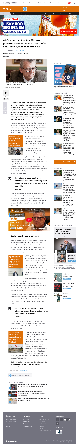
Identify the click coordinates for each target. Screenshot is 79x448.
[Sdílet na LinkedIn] (5, 112)
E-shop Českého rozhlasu (63, 225)
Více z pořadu (58, 168)
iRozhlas (25, 2)
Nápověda (42, 421)
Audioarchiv (65, 9)
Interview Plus (20, 50)
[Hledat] (74, 3)
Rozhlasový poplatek (45, 431)
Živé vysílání (57, 79)
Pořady (23, 14)
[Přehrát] (6, 93)
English (71, 440)
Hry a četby (57, 68)
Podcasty (25, 424)
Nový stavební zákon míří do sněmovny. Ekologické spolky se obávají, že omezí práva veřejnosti (15, 338)
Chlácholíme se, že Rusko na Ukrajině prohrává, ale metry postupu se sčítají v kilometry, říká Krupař (69, 176)
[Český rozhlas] (10, 3)
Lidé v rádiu (43, 424)
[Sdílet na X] (5, 108)
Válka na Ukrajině (11, 419)
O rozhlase (53, 2)
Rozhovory (64, 14)
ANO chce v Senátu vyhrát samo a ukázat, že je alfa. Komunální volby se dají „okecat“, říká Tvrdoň (69, 214)
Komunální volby (11, 421)
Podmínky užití (64, 440)
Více (71, 14)
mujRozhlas (39, 2)
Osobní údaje (55, 440)
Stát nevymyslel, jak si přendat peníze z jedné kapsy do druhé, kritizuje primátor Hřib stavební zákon (15, 261)
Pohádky (57, 73)
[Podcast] (4, 99)
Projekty (55, 14)
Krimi (56, 70)
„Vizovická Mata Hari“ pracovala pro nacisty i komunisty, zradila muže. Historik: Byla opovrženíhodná (68, 122)
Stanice (46, 2)
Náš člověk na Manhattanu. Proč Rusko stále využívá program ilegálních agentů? (69, 110)
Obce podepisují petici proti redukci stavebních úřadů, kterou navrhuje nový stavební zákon (31, 393)
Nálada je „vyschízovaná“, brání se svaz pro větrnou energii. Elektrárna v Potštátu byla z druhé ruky (69, 201)
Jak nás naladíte (44, 419)
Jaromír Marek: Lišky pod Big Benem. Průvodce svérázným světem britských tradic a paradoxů (69, 100)
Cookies (48, 440)
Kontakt (42, 428)
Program (31, 2)
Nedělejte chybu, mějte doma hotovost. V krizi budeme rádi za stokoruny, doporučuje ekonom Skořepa (69, 149)
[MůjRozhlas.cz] (6, 57)
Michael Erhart (24, 371)
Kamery (64, 10)
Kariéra (42, 426)
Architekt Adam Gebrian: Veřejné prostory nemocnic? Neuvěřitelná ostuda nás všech (15, 141)
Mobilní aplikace (27, 426)
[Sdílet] (7, 99)
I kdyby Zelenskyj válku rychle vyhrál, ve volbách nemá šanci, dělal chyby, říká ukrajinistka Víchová (69, 135)
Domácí (5, 14)
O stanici (48, 14)
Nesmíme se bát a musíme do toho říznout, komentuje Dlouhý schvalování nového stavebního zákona (32, 386)
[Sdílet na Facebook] (5, 104)
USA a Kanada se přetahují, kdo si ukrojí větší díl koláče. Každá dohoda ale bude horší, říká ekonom (69, 188)
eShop (8, 426)
